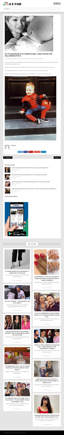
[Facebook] (57, 4)
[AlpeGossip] (12, 3)
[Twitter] (55, 4)
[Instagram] (59, 4)
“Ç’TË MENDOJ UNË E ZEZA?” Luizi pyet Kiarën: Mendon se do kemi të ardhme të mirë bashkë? (17, 367)
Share (26, 151)
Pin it (31, 151)
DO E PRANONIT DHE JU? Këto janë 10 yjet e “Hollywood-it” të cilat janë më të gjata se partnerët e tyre (17, 399)
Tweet (20, 151)
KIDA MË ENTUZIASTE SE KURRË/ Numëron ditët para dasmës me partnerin (29, 174)
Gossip (17, 58)
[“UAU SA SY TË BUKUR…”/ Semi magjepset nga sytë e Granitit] (17, 292)
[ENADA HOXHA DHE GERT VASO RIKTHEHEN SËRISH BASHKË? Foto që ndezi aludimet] (7, 184)
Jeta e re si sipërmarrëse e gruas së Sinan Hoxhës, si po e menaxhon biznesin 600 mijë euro (46, 315)
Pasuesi (56, 157)
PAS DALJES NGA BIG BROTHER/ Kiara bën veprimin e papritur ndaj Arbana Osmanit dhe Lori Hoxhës (17, 333)
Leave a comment (39, 58)
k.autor (32, 58)
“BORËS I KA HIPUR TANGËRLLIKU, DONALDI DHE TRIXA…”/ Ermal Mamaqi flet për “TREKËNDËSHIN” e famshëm (46, 346)
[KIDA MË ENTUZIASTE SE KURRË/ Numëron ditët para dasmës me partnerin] (7, 177)
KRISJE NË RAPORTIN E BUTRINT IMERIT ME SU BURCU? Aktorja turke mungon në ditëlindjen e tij (34, 188)
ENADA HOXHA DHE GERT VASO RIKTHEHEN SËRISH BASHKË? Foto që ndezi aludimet (31, 181)
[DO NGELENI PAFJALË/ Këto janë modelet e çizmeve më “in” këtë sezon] (17, 259)
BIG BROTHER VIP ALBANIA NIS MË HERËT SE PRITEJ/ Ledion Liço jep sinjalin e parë (30, 167)
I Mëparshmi (8, 157)
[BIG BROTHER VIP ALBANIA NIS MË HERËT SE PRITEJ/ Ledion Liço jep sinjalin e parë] (7, 170)
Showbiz (26, 58)
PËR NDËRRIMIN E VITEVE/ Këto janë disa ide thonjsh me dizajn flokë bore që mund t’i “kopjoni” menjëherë (46, 278)
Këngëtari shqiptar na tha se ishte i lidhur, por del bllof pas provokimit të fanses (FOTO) (47, 380)
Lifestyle (22, 58)
